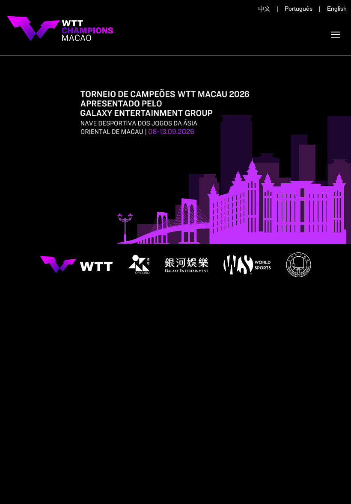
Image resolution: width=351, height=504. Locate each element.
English (337, 8)
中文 (264, 8)
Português (298, 8)
